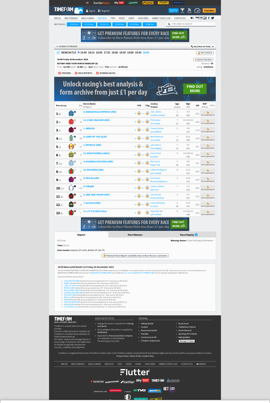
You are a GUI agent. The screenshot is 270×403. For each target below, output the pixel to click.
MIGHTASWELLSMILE (72, 290)
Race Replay (187, 234)
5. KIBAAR (88, 186)
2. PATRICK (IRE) (92, 144)
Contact (144, 327)
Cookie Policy (148, 356)
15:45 (83, 52)
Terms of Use (135, 356)
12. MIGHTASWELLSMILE (96, 153)
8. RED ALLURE (91, 178)
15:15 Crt (104, 24)
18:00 (115, 52)
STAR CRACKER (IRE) (71, 281)
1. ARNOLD (89, 128)
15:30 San (119, 24)
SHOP (131, 18)
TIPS (112, 18)
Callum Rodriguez (158, 169)
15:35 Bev (134, 24)
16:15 (91, 52)
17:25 (107, 52)
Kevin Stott (155, 153)
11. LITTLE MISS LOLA (95, 211)
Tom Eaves (155, 178)
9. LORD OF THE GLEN (95, 136)
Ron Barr (154, 156)
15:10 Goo (89, 24)
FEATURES (143, 18)
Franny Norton (157, 128)
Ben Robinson (156, 136)
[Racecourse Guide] (79, 52)
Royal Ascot (183, 323)
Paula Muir (155, 211)
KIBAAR (67, 299)
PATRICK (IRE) (69, 288)
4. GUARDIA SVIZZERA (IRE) (98, 161)
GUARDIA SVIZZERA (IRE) (73, 292)
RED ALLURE (68, 297)
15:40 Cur (149, 24)
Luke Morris (155, 144)
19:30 (138, 52)
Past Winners (135, 234)
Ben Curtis (155, 161)
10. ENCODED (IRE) (93, 169)
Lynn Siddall (155, 173)
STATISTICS (180, 18)
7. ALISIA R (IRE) (92, 202)
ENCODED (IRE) (70, 295)
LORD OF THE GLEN (71, 285)
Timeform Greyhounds (150, 340)
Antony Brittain (157, 197)
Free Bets (209, 10)
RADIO (202, 364)
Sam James (155, 111)
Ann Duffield (155, 131)
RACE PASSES (71, 18)
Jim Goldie (155, 123)
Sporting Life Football (187, 334)
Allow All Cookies (209, 393)
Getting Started (147, 323)
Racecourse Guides (149, 330)
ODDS (122, 18)
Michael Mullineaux (158, 181)
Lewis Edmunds (157, 202)
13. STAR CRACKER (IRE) (96, 120)
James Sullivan (157, 186)
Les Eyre (154, 206)
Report (81, 234)
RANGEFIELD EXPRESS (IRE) (101, 273)
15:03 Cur (74, 24)
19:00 (130, 52)
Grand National (184, 330)
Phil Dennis (155, 120)
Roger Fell (155, 164)
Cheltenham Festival (186, 327)
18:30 (122, 52)
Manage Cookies (187, 342)
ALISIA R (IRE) (69, 304)
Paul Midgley (156, 148)
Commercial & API (149, 337)
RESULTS (102, 18)
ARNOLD (67, 283)
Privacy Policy (122, 356)
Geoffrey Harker (157, 115)
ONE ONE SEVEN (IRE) (72, 302)
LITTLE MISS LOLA (71, 306)
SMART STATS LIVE (161, 18)
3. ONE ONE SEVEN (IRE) (96, 194)
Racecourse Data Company (120, 335)
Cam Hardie (155, 194)
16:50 (99, 52)
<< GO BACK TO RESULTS (66, 46)
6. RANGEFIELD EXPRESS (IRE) (99, 111)
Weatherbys (102, 332)
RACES (57, 18)
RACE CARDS (87, 18)
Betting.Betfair (184, 337)
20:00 (146, 52)
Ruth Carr (154, 189)
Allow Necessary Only (232, 393)
